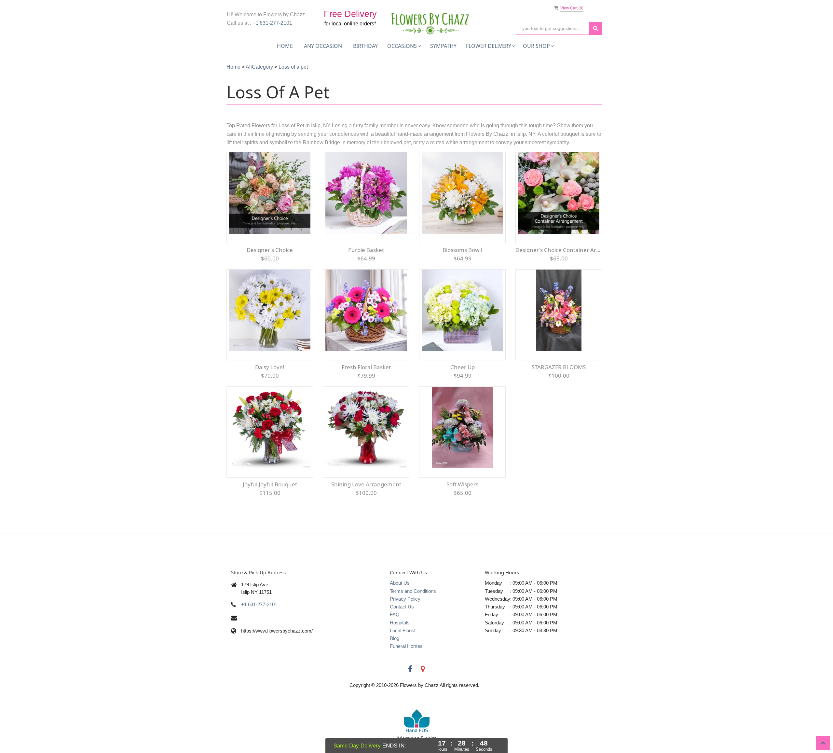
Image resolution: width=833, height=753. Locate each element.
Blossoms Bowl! (462, 250)
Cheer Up (462, 367)
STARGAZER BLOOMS (559, 367)
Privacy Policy (405, 599)
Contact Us (402, 606)
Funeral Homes (406, 646)
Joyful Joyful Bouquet (270, 484)
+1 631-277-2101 (272, 23)
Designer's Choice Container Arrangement (558, 250)
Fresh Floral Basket (366, 367)
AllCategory (259, 67)
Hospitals (400, 622)
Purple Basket (366, 250)
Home (285, 45)
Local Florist (403, 630)
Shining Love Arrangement (366, 484)
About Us (400, 583)
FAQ (395, 614)
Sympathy (443, 45)
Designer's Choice (270, 250)
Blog (394, 638)
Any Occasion (323, 45)
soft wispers (462, 484)
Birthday (365, 45)
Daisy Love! (269, 367)
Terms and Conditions (413, 591)
